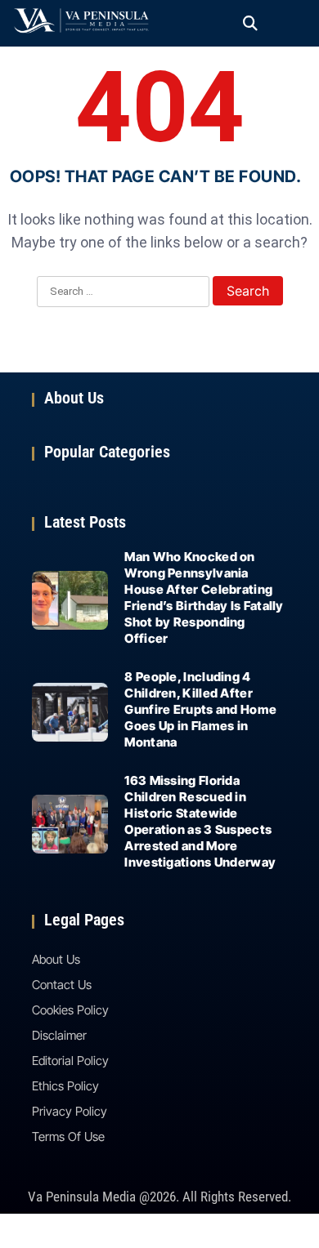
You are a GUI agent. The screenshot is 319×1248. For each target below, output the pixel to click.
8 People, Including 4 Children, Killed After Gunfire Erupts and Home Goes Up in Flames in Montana (200, 709)
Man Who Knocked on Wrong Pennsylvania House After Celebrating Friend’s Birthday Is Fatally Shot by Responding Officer (203, 597)
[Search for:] (123, 292)
